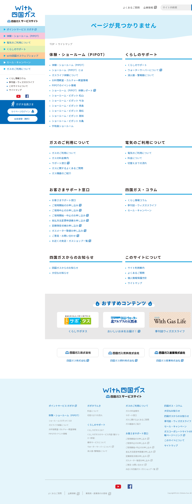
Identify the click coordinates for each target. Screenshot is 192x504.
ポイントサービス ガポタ (20, 29)
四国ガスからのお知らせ (65, 267)
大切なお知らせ (60, 273)
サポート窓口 (59, 163)
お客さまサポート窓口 (64, 200)
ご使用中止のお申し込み (65, 210)
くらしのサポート (137, 65)
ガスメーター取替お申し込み (67, 230)
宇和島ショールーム (63, 126)
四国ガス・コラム (173, 405)
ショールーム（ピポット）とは (60, 420)
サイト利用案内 (136, 267)
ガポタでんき (94, 405)
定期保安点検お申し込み (65, 225)
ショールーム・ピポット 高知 (68, 116)
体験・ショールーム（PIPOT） (69, 65)
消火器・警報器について (141, 75)
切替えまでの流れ (137, 163)
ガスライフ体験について (65, 75)
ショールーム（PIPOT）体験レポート (72, 90)
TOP (52, 44)
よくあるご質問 (131, 7)
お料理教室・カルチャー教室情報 (70, 80)
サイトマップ (15, 89)
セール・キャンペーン (19, 62)
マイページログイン (20, 111)
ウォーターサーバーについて (143, 70)
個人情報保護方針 (137, 278)
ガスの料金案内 (60, 158)
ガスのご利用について (64, 153)
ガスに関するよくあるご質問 (67, 168)
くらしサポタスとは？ (95, 430)
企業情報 (148, 7)
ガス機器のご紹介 (61, 173)
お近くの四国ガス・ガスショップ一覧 (140, 469)
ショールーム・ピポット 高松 (68, 110)
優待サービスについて (96, 442)
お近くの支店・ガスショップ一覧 (70, 241)
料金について (135, 158)
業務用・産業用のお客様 (96, 493)
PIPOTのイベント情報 (64, 85)
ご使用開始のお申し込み (65, 205)
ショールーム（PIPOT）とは (67, 70)
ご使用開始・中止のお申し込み (69, 215)
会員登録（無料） (22, 118)
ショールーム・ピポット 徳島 (68, 105)
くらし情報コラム (17, 78)
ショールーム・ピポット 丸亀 (68, 121)
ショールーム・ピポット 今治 (68, 100)
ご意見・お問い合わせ (64, 235)
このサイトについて (18, 85)
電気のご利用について (19, 42)
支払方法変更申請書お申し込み (69, 220)
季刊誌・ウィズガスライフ (21, 82)
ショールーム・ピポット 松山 (68, 95)
